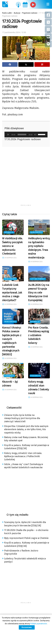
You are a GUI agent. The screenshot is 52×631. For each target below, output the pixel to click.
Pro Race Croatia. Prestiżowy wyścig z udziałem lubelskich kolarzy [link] (38, 335)
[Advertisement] (26, 177)
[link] (5, 4)
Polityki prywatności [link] (38, 623)
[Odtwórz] (8, 134)
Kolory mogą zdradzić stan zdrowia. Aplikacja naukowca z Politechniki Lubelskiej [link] (23, 456)
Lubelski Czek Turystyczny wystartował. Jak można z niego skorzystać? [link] (12, 292)
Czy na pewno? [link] (37, 279)
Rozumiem (27, 627)
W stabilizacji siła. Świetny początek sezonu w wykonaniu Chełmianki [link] (12, 246)
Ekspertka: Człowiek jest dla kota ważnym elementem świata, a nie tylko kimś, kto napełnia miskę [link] (26, 429)
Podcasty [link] (9, 376)
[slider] (42, 134)
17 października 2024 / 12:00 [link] (14, 32)
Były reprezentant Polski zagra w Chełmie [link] (26, 538)
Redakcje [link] (9, 232)
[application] (26, 134)
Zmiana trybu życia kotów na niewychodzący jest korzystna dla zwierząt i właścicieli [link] (22, 418)
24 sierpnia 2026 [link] (10, 258)
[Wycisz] (35, 134)
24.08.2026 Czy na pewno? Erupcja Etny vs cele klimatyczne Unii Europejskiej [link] (38, 292)
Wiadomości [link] (36, 232)
